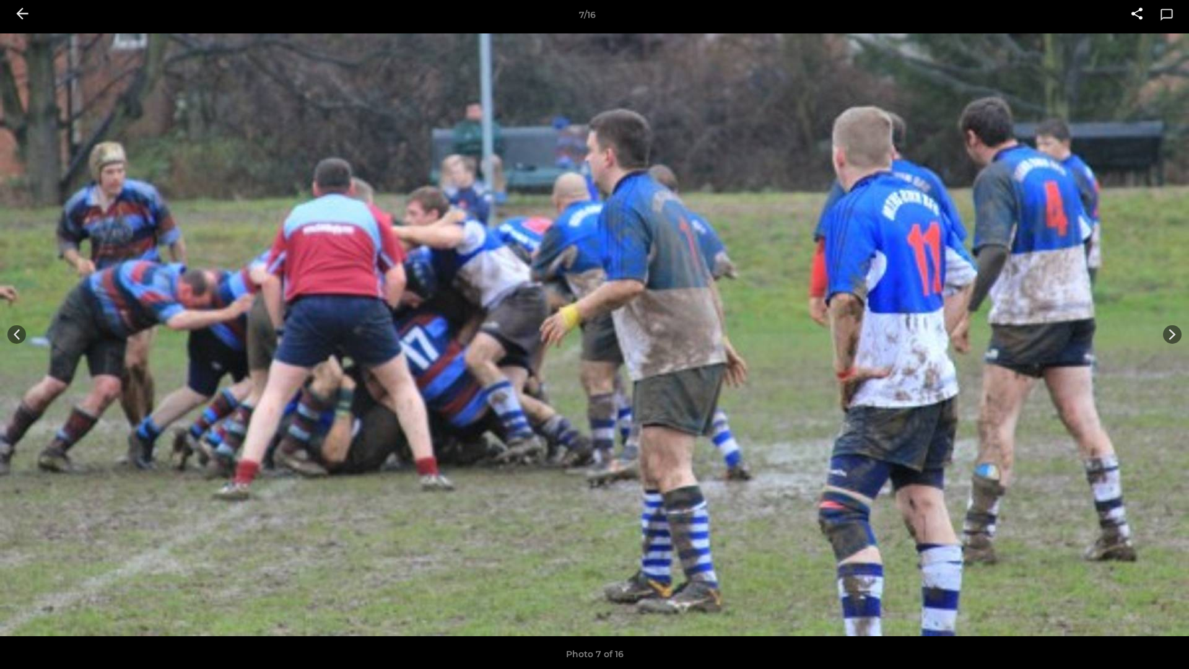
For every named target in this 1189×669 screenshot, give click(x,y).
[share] (1137, 15)
